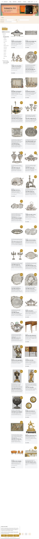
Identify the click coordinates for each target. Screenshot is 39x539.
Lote (16, 19)
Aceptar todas (4, 535)
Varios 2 (5, 53)
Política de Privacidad (13, 537)
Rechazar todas (16, 535)
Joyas (4, 58)
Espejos (5, 54)
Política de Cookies (7, 537)
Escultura (5, 39)
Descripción (2, 21)
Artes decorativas (6, 36)
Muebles (5, 50)
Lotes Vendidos (5, 63)
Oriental (5, 51)
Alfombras (5, 47)
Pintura (4, 35)
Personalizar (10, 535)
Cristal (5, 44)
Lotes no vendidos (6, 62)
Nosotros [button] (5, 1)
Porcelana (5, 41)
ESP (32, 1)
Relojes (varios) (6, 45)
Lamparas (5, 56)
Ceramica (5, 48)
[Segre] (2, 1)
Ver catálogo (23, 12)
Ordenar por (2, 19)
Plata (4, 42)
